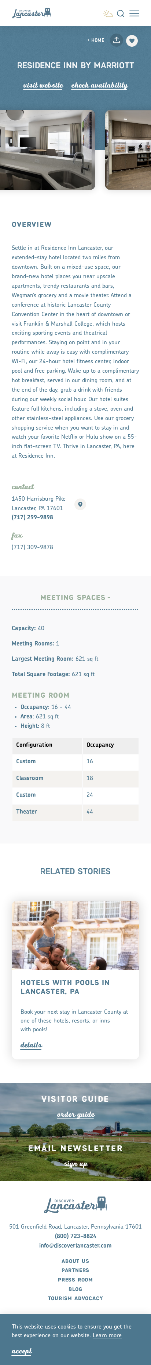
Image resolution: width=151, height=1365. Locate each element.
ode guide (75, 1114)
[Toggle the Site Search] (120, 13)
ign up (76, 1163)
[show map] (80, 504)
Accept (22, 1351)
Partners (75, 1270)
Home (97, 40)
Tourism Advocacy (75, 1299)
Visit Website (43, 85)
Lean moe (107, 1336)
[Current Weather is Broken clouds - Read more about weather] (108, 12)
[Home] (34, 13)
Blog (75, 1289)
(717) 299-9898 (32, 518)
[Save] (132, 41)
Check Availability (99, 85)
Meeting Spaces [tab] (73, 598)
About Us (75, 1261)
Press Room (75, 1280)
